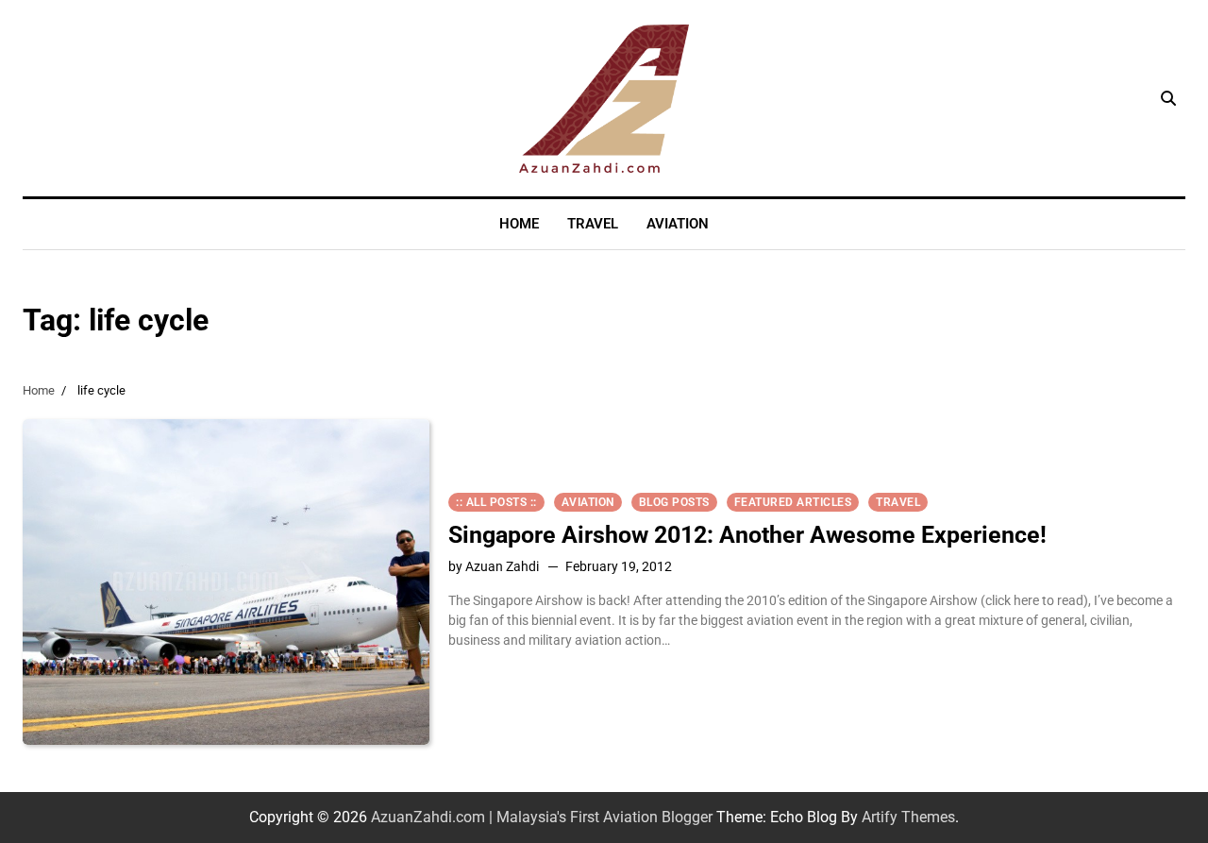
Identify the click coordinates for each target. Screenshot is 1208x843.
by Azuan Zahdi (493, 566)
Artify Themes (908, 817)
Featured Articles (793, 502)
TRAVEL (592, 223)
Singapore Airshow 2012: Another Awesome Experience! (747, 534)
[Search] (1168, 98)
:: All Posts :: (496, 502)
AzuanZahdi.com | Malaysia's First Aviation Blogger (542, 817)
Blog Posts (674, 502)
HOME (519, 223)
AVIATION (677, 223)
